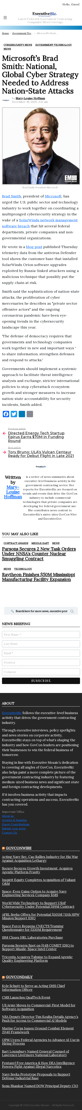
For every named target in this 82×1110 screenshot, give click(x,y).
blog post (34, 246)
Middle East (40, 543)
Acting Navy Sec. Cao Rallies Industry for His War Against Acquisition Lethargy (40, 858)
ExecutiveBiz (12, 713)
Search (72, 612)
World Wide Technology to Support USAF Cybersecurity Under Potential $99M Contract (38, 905)
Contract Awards (16, 543)
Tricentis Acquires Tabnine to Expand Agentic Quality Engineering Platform (37, 959)
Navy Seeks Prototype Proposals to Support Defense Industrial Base (36, 1076)
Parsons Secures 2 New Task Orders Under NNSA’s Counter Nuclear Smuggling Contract (39, 553)
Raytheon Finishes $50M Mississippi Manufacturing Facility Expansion (38, 577)
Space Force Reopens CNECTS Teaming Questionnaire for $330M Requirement (32, 928)
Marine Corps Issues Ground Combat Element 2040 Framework (38, 1030)
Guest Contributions (15, 824)
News (56, 543)
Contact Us (9, 832)
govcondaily (19, 977)
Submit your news (14, 828)
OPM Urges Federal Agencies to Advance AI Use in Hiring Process (40, 1041)
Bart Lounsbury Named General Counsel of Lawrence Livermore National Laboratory (35, 1053)
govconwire (18, 848)
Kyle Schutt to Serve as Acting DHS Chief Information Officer (33, 987)
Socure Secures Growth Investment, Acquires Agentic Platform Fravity (37, 870)
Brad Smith (11, 196)
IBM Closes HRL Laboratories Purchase (32, 937)
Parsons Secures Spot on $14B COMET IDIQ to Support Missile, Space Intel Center (38, 947)
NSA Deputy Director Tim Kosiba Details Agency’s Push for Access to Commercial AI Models (40, 1018)
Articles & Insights (14, 820)
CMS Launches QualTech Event (26, 997)
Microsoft (53, 196)
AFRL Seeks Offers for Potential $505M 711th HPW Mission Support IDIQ (40, 916)
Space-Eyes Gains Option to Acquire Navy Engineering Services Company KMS (34, 893)
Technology (23, 568)
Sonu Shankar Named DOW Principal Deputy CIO (40, 1086)
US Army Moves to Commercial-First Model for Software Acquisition (38, 1007)
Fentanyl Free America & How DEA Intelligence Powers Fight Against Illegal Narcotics (38, 1065)
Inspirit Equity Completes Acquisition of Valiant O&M (39, 881)
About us (8, 816)
